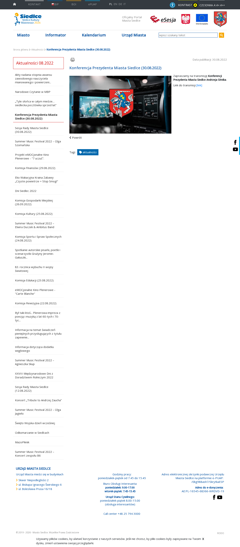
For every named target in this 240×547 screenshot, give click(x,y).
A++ (222, 5)
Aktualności (37, 49)
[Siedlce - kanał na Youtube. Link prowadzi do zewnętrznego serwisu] (235, 149)
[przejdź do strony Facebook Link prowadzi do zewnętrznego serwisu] (214, 497)
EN (115, 4)
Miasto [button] (23, 35)
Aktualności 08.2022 (34, 63)
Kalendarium (94, 35)
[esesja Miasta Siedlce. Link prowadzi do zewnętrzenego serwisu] (163, 19)
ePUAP (92, 4)
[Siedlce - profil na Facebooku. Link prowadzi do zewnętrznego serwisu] (235, 142)
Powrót (77, 137)
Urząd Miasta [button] (134, 35)
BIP (56, 4)
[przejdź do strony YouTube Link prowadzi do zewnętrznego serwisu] (219, 497)
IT (124, 4)
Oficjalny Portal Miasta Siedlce (132, 18)
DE (120, 4)
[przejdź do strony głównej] (14, 3)
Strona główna (20, 49)
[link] (199, 85)
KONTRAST (187, 5)
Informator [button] (55, 35)
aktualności (89, 152)
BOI (73, 4)
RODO (220, 533)
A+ (217, 5)
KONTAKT (34, 4)
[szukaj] (221, 35)
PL (110, 4)
